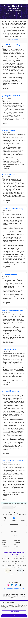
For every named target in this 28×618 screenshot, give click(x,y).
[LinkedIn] (12, 585)
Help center (14, 531)
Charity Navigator (14, 567)
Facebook (14, 520)
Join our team (17, 540)
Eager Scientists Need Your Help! (12, 209)
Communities (17, 542)
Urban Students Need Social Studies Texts (11, 96)
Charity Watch (5, 567)
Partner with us (5, 542)
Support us (4, 544)
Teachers (15, 594)
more (22, 36)
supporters (7, 571)
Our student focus (18, 538)
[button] (5, 518)
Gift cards (4, 540)
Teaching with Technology (10, 391)
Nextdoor (23, 520)
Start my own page (14, 524)
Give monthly (4, 538)
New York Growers (16, 10)
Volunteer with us (5, 546)
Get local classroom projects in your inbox (14, 588)
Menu (24, 2)
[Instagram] (8, 585)
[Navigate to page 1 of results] (8, 507)
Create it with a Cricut (9, 175)
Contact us (16, 548)
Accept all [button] (14, 615)
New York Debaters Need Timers (12, 310)
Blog (15, 544)
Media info (16, 546)
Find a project (4, 535)
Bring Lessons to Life (9, 349)
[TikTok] (20, 585)
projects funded (20, 571)
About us (16, 535)
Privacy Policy (9, 608)
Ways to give (4, 548)
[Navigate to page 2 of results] (20, 507)
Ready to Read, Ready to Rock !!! (12, 460)
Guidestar (23, 567)
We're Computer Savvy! (10, 274)
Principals (22, 594)
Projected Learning (8, 130)
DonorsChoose (4, 2)
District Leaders (8, 596)
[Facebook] (16, 585)
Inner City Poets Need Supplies (12, 45)
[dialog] (14, 609)
